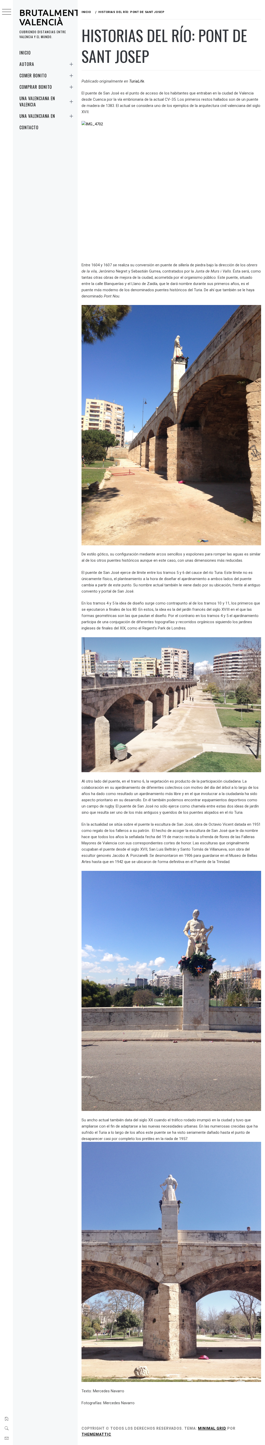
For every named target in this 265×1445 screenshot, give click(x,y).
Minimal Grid (212, 1428)
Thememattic (96, 1434)
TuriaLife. (137, 81)
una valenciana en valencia (37, 101)
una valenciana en (37, 116)
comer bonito (33, 75)
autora (26, 64)
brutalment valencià (49, 17)
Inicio (25, 53)
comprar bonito (35, 87)
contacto (29, 127)
